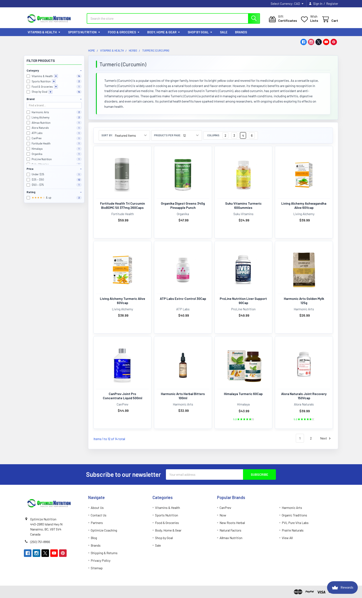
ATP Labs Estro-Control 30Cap (183, 298)
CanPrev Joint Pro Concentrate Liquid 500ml (122, 396)
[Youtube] (326, 42)
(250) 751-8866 (40, 542)
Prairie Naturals (293, 530)
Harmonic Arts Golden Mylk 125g (304, 300)
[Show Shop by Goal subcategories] (50, 92)
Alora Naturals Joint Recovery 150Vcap (304, 396)
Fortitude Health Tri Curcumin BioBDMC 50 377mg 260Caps (122, 205)
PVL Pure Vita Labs (295, 523)
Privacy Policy (100, 560)
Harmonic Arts (292, 508)
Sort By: (107, 135)
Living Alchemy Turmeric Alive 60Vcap (122, 300)
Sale (224, 32)
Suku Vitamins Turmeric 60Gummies (243, 205)
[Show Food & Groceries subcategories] (56, 86)
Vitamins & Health (42, 32)
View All (287, 538)
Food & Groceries (122, 32)
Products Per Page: (167, 135)
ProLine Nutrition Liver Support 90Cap (243, 300)
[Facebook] (303, 42)
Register (332, 3)
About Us (97, 508)
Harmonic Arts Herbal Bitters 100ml (183, 396)
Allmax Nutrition (231, 538)
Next (324, 438)
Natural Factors (230, 530)
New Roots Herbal (232, 523)
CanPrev (225, 508)
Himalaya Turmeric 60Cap (243, 394)
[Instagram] (311, 42)
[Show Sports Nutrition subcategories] (54, 81)
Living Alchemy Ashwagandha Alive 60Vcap (303, 205)
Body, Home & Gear (161, 32)
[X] (318, 42)
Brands (241, 32)
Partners (97, 523)
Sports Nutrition (82, 32)
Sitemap (97, 568)
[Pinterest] (334, 42)
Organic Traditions (294, 515)
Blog (94, 538)
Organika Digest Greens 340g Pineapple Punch (183, 205)
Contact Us (98, 515)
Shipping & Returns (104, 553)
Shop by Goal (198, 32)
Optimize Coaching (104, 530)
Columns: (213, 135)
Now (223, 515)
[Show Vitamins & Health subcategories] (56, 76)
